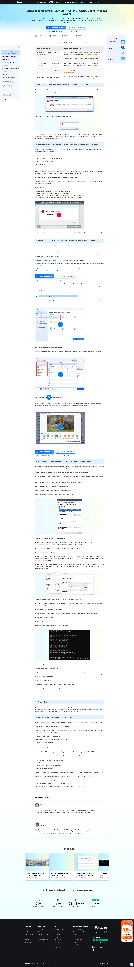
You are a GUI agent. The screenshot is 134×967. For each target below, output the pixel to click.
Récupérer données (41, 2)
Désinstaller (40, 929)
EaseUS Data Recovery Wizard (42, 252)
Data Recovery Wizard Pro (79, 929)
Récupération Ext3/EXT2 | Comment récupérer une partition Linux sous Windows (85, 874)
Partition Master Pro (77, 934)
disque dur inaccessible (42, 54)
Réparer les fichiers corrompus (43, 268)
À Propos (27, 929)
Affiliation (27, 939)
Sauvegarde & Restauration (60, 937)
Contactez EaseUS (29, 934)
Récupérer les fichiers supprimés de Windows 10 (48, 260)
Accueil (26, 7)
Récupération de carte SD (114, 48)
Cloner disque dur (58, 939)
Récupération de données (35, 7)
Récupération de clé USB (113, 54)
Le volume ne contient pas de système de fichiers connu (76, 90)
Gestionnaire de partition (55, 2)
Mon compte (28, 942)
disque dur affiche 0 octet (70, 136)
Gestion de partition (59, 934)
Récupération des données (60, 929)
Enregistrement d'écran (60, 944)
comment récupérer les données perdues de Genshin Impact (35, 874)
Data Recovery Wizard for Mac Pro (80, 931)
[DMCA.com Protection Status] (33, 963)
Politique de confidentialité (44, 934)
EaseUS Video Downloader (79, 944)
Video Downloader (59, 947)
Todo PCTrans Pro (77, 939)
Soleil (39, 36)
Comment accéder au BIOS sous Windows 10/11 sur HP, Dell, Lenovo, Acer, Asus (60, 874)
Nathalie (54, 36)
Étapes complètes (92, 54)
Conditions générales (43, 939)
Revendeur (27, 937)
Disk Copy (75, 937)
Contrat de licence (42, 937)
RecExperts (75, 942)
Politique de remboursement (44, 931)
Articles (57, 927)
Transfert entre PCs (59, 942)
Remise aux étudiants (29, 944)
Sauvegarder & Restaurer (71, 2)
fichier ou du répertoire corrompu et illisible (65, 776)
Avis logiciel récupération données (62, 931)
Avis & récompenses (29, 931)
